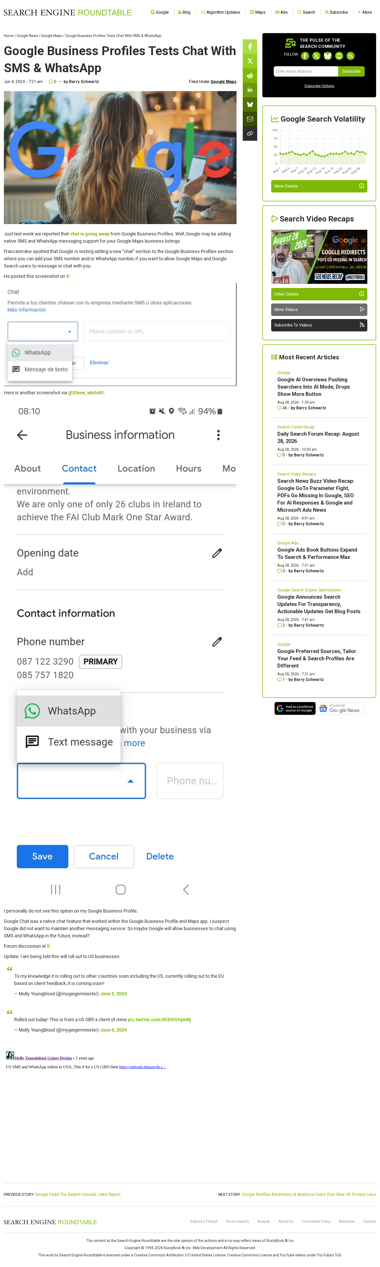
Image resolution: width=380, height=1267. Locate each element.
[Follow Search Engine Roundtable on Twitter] (316, 56)
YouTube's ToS (329, 1255)
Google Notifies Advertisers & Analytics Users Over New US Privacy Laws (309, 1194)
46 (285, 407)
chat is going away (89, 233)
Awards (263, 1221)
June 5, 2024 (113, 993)
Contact (369, 1221)
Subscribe (351, 71)
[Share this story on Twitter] (250, 61)
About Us (285, 1221)
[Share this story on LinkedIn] (250, 90)
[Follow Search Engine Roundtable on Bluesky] (328, 56)
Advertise (347, 1221)
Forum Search (237, 1221)
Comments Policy (316, 1221)
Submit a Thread (203, 1221)
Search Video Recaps (296, 474)
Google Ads (288, 542)
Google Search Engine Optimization (309, 590)
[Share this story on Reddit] (250, 75)
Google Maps (51, 36)
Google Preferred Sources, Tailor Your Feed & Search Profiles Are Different (316, 658)
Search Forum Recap (296, 427)
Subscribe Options (319, 86)
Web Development (208, 1248)
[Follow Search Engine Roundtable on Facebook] (305, 56)
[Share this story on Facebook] (250, 46)
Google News (27, 36)
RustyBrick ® (174, 1248)
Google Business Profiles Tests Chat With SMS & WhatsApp (113, 36)
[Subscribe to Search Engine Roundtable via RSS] (350, 56)
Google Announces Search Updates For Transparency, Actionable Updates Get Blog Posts (319, 604)
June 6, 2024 (113, 1030)
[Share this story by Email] (250, 119)
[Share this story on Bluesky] (250, 104)
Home (9, 36)
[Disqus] (120, 1114)
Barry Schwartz (84, 81)
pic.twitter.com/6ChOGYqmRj (159, 1019)
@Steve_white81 (86, 392)
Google (283, 372)
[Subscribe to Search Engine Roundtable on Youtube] (339, 56)
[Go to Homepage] (68, 12)
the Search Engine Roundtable (136, 1241)
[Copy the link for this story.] (250, 133)
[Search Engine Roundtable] (50, 1223)
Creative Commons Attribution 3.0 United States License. (180, 1255)
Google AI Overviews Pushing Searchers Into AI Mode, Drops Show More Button (313, 386)
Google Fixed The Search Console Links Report (77, 1194)
